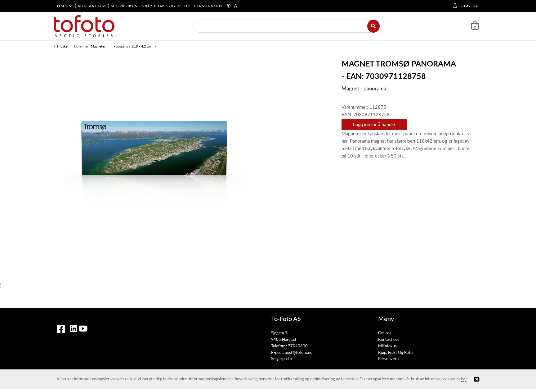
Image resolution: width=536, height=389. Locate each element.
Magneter (98, 46)
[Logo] (84, 26)
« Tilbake (61, 46)
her (464, 379)
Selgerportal (282, 359)
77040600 (298, 346)
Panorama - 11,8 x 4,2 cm (133, 46)
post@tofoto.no (298, 353)
